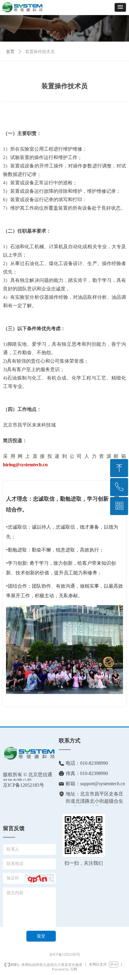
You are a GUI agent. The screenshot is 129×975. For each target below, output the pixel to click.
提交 (41, 936)
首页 (10, 51)
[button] (120, 7)
